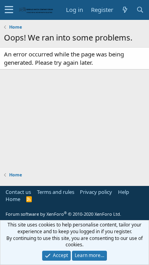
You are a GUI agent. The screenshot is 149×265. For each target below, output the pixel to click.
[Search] (139, 9)
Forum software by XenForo (63, 214)
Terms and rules (55, 191)
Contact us (18, 191)
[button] (9, 10)
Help (123, 191)
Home (13, 199)
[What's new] (124, 9)
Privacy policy (96, 191)
